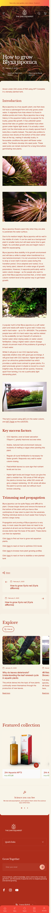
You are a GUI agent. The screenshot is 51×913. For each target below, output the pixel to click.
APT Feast (10, 422)
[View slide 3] (27, 808)
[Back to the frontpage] (3, 74)
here (9, 538)
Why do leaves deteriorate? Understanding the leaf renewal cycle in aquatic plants (20, 675)
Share (8, 573)
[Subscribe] (42, 867)
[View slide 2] (24, 808)
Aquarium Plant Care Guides (15, 74)
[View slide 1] (21, 808)
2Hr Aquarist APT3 (13, 772)
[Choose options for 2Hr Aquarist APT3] (36, 765)
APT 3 (25, 419)
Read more (6, 693)
